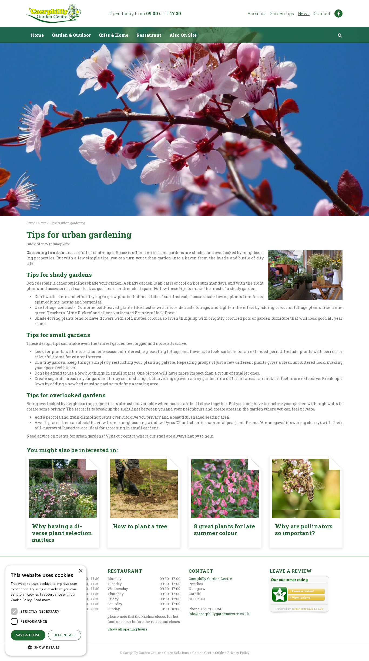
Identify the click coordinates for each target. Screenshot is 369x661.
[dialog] (45, 610)
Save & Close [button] (28, 635)
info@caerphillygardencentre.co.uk (219, 613)
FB (338, 13)
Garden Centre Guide (208, 652)
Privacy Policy (238, 652)
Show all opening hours (127, 629)
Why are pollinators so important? (304, 529)
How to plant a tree (140, 526)
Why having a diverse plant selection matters (62, 532)
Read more (42, 599)
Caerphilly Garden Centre (210, 578)
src (340, 35)
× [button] (80, 571)
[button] (46, 647)
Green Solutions (176, 652)
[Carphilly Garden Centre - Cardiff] (53, 13)
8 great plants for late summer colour (224, 529)
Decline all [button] (64, 635)
